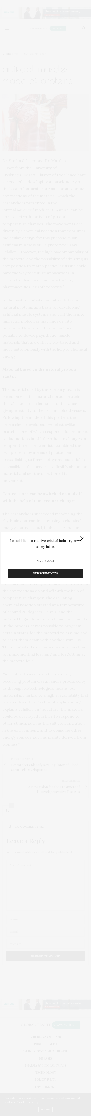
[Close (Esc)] (82, 539)
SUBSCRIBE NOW (45, 573)
